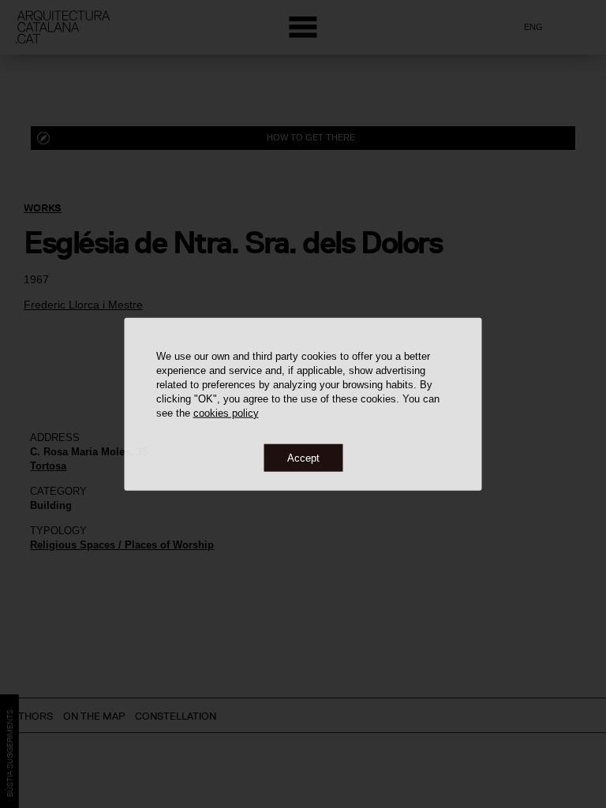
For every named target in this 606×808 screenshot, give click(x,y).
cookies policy (226, 412)
